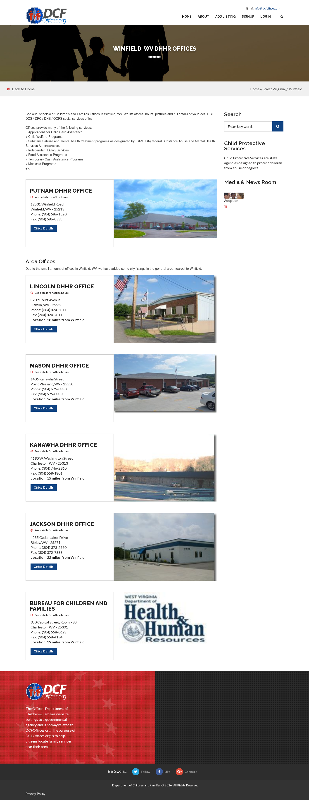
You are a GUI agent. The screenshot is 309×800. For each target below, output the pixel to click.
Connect (191, 772)
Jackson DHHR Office (62, 524)
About (203, 16)
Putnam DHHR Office (61, 190)
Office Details (44, 228)
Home (187, 16)
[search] (277, 126)
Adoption (231, 201)
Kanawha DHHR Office (63, 445)
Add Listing (225, 16)
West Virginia (274, 89)
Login (265, 16)
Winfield (295, 89)
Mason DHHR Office (59, 365)
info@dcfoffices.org (267, 8)
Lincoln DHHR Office (62, 286)
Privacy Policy (35, 793)
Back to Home (23, 89)
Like (167, 772)
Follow (145, 772)
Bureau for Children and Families (68, 606)
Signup (248, 16)
